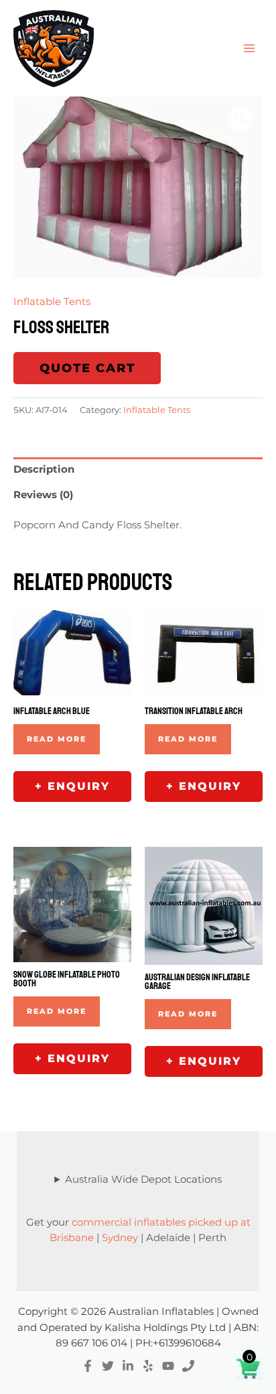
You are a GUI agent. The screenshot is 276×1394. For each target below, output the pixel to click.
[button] (240, 119)
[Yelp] (148, 1366)
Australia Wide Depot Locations (143, 1179)
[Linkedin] (128, 1366)
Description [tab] (43, 469)
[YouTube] (168, 1366)
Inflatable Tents (51, 302)
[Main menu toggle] (249, 48)
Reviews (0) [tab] (43, 495)
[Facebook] (88, 1366)
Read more (56, 739)
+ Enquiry (72, 786)
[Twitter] (108, 1366)
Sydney (120, 1238)
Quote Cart (87, 368)
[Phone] (188, 1366)
